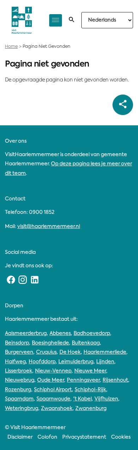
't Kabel (82, 399)
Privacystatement (84, 437)
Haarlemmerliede (105, 352)
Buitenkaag (86, 343)
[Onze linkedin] (35, 280)
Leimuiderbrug (75, 361)
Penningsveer (83, 380)
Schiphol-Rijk (90, 389)
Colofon (47, 437)
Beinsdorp (17, 343)
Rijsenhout (115, 380)
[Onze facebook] (11, 280)
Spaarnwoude (53, 399)
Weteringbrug (21, 408)
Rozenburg (18, 389)
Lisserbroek (18, 371)
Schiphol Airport (53, 389)
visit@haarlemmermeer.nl (48, 226)
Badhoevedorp (92, 333)
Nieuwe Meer (90, 371)
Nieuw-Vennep (53, 371)
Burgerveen (19, 352)
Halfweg (15, 361)
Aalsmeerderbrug (26, 333)
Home (11, 47)
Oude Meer (50, 380)
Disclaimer (20, 437)
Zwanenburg (91, 408)
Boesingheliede (50, 343)
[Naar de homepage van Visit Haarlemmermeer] (22, 20)
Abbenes (60, 333)
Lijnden (105, 361)
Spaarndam (19, 399)
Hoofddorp (42, 361)
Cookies (121, 437)
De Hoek (70, 352)
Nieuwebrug (19, 380)
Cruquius (46, 352)
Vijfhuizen (106, 399)
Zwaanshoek (57, 408)
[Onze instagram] (23, 280)
